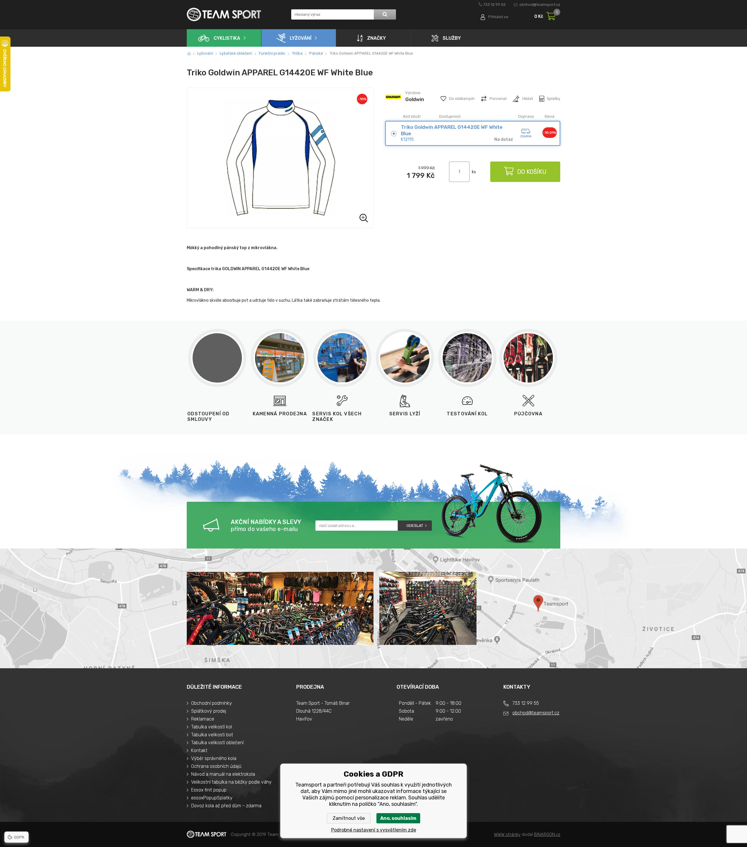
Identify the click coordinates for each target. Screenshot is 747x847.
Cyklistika (227, 38)
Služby (452, 38)
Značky (376, 38)
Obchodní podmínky (211, 703)
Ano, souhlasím (398, 818)
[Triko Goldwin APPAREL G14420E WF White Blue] (280, 158)
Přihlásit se (498, 17)
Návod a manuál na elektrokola (223, 774)
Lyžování (300, 38)
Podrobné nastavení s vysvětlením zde (373, 830)
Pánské (316, 53)
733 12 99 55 (494, 4)
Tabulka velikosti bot (212, 734)
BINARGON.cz (547, 834)
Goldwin (414, 99)
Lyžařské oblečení (236, 53)
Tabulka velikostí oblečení (217, 742)
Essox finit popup (208, 790)
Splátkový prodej (208, 711)
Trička (297, 53)
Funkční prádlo (272, 53)
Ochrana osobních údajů (216, 766)
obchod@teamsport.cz (539, 4)
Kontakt (199, 750)
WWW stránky (507, 834)
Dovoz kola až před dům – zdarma (226, 805)
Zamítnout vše (349, 818)
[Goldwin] (393, 104)
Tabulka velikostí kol (211, 727)
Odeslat (414, 525)
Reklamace (202, 719)
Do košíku (532, 171)
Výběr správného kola (213, 758)
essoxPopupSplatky (212, 798)
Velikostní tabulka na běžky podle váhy (231, 782)
